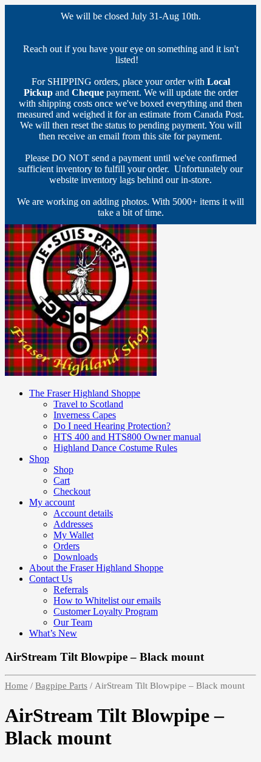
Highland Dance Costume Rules (115, 448)
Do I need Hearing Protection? (112, 426)
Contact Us (50, 578)
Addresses (73, 524)
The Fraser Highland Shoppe (84, 393)
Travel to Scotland (88, 404)
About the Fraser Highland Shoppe (96, 568)
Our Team (72, 622)
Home (16, 685)
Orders (66, 546)
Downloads (75, 557)
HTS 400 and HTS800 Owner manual (127, 437)
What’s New (53, 633)
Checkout (71, 491)
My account (52, 502)
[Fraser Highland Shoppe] (81, 372)
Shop (39, 458)
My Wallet (73, 535)
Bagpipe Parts (61, 685)
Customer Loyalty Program (105, 611)
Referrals (70, 589)
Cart (61, 480)
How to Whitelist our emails (107, 600)
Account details (83, 513)
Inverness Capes (84, 415)
